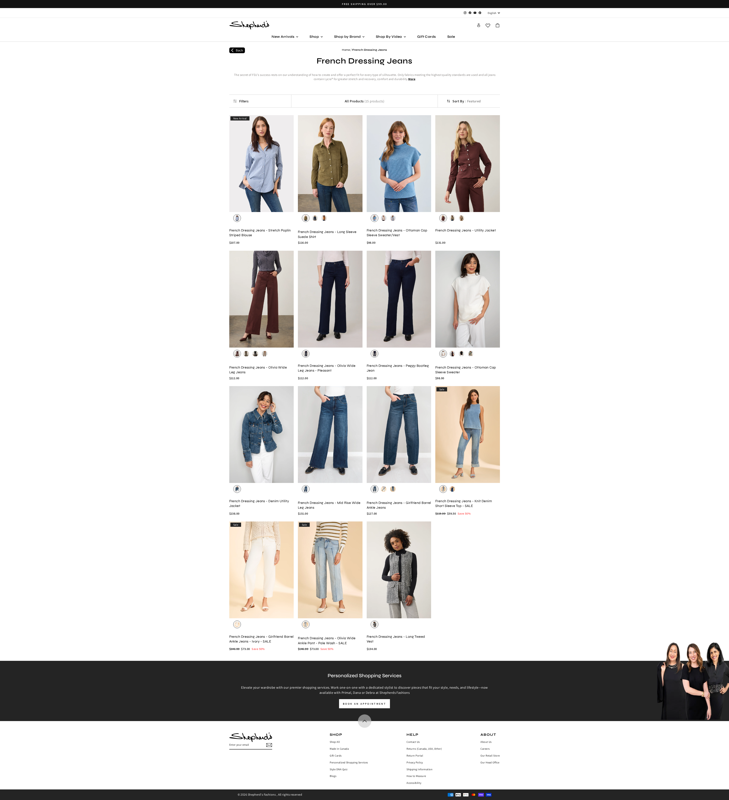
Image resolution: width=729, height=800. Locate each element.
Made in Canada (339, 748)
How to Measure (416, 776)
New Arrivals (283, 36)
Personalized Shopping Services (349, 762)
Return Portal (415, 755)
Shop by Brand (348, 36)
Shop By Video (389, 36)
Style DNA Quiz (338, 769)
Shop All (335, 742)
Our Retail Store (490, 755)
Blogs (333, 776)
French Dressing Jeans (369, 49)
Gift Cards (426, 36)
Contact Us (413, 742)
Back (239, 50)
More (411, 79)
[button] (497, 25)
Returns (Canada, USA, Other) (424, 748)
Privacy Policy (415, 762)
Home (346, 49)
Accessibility (414, 783)
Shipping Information (419, 769)
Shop (315, 36)
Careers (485, 748)
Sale (451, 36)
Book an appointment (364, 703)
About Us (486, 742)
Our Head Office (489, 762)
